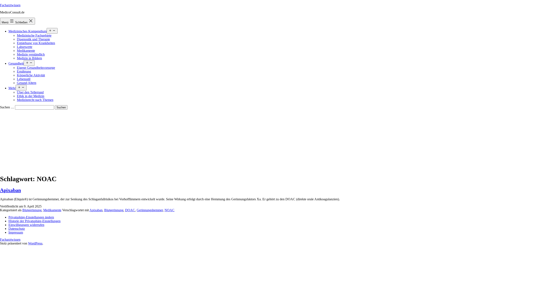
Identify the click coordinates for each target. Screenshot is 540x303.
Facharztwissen (10, 5)
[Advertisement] (270, 141)
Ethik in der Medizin (30, 96)
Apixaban (10, 190)
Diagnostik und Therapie (33, 39)
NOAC (169, 210)
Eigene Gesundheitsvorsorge (36, 67)
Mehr (12, 88)
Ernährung (24, 71)
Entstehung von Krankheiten (36, 43)
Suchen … (7, 107)
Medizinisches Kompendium (27, 31)
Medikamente (26, 50)
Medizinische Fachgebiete (34, 35)
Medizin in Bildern (29, 58)
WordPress (35, 243)
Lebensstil (23, 79)
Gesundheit (16, 63)
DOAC (130, 210)
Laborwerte (24, 47)
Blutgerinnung (32, 210)
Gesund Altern (26, 83)
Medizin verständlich (31, 54)
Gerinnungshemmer (150, 210)
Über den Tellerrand (30, 92)
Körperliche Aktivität (31, 75)
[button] (31, 217)
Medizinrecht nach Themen (35, 100)
